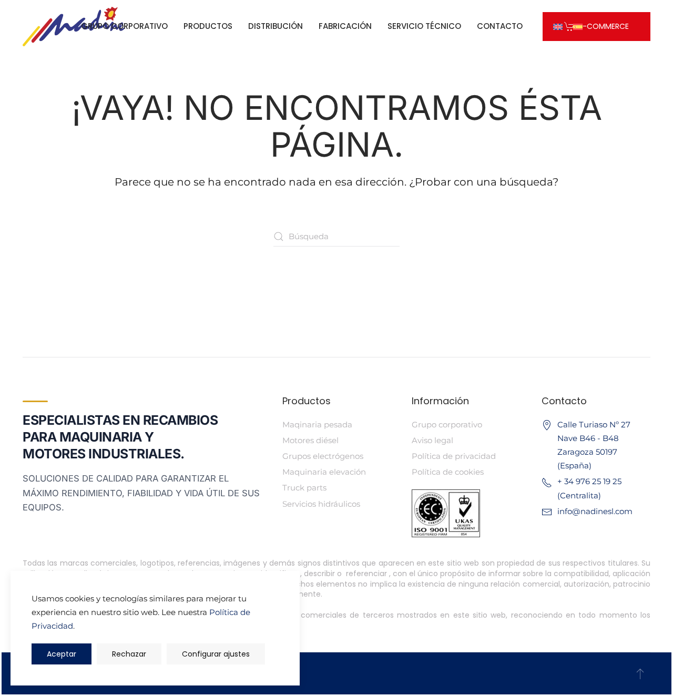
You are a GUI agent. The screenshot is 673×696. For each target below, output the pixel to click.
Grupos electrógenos (322, 456)
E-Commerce (604, 26)
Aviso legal (432, 440)
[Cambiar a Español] (578, 26)
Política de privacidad (454, 456)
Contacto (500, 26)
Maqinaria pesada (317, 424)
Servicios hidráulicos (321, 504)
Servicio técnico (424, 26)
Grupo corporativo (124, 26)
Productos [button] (207, 26)
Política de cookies (448, 472)
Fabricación (345, 26)
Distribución (275, 26)
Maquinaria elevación (324, 472)
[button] (640, 673)
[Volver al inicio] (73, 26)
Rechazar (129, 654)
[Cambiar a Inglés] (558, 26)
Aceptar (61, 654)
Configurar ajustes (216, 654)
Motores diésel (310, 440)
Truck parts (304, 488)
